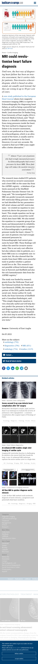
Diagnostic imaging (8, 516)
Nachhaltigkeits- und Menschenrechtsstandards (11, 564)
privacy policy (17, 648)
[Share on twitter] (8, 368)
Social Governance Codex (11, 567)
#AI (4, 463)
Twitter (4, 545)
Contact (4, 561)
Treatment (5, 521)
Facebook (5, 543)
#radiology (21, 421)
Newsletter (6, 559)
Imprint (4, 571)
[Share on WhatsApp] (17, 368)
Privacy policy (6, 569)
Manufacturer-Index (9, 538)
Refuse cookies (19, 653)
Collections (6, 532)
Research (5, 527)
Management (6, 523)
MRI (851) (26, 345)
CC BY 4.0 (9, 48)
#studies (27, 421)
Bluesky (4, 547)
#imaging (16, 463)
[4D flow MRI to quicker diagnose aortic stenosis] (19, 477)
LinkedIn (5, 550)
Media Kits (5, 557)
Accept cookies (19, 658)
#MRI (21, 463)
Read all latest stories (13, 361)
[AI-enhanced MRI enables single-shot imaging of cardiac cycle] (19, 434)
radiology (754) (11, 349)
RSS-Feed (5, 552)
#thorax (33, 421)
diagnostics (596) (11, 345)
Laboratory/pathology (9, 518)
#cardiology (6, 421)
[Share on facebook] (3, 368)
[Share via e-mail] (26, 368)
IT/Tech (4, 525)
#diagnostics (14, 421)
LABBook (5, 536)
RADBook (5, 534)
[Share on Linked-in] (12, 368)
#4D (9, 503)
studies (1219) (27, 349)
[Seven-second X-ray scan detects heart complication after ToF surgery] (19, 390)
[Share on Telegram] (21, 368)
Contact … (9, 355)
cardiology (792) (11, 342)
